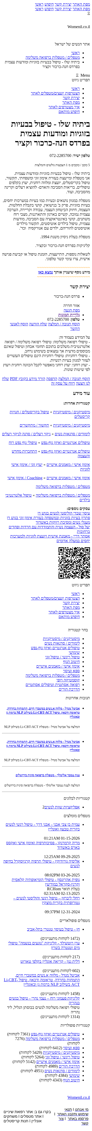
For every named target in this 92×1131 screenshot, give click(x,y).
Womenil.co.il (78, 1097)
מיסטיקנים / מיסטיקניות (71, 412)
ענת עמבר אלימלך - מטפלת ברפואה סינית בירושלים (48, 775)
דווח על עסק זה (63, 383)
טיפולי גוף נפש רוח (23, 442)
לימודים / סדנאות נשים (72, 434)
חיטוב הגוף (71, 661)
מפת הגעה (72, 310)
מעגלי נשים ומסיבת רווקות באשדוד (63, 522)
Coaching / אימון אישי (24, 478)
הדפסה (51, 378)
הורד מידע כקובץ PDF (27, 378)
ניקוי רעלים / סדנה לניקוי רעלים (26, 434)
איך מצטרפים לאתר (64, 107)
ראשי (39, 4)
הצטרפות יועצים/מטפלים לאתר (55, 93)
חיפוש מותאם (69, 111)
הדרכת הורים (69, 689)
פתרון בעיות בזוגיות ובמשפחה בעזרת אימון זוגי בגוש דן (48, 518)
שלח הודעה (38, 324)
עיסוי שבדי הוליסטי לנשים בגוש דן (64, 513)
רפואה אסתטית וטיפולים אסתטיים (53, 684)
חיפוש (49, 4)
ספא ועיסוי (71, 671)
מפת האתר (81, 4)
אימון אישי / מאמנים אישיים (68, 464)
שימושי (74, 652)
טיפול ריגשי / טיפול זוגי (62, 657)
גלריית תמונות (69, 315)
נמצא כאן (45, 272)
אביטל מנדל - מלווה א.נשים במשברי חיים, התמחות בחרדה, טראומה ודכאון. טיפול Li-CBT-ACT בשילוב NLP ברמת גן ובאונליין (43, 712)
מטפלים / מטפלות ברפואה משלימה (63, 486)
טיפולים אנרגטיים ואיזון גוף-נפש (65, 442)
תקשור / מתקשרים (34, 425)
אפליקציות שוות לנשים (62, 807)
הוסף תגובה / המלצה (64, 324)
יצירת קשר (63, 4)
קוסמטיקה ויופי (68, 680)
